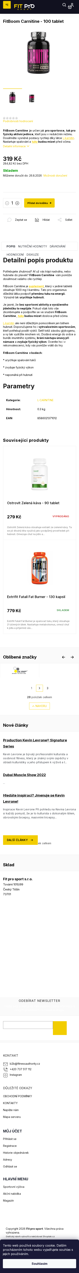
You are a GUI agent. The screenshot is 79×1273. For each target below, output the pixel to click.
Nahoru (41, 706)
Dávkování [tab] (57, 246)
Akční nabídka (12, 1193)
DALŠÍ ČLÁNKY (17, 840)
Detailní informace (14, 146)
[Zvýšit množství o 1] (17, 203)
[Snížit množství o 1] (7, 203)
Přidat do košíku (37, 203)
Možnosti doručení (55, 175)
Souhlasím (39, 1264)
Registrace (10, 1145)
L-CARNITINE (45, 400)
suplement (36, 286)
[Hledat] (64, 5)
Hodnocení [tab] (15, 254)
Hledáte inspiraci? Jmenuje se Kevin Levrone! (34, 798)
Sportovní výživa (13, 1186)
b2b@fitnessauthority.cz (25, 1063)
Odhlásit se (10, 1166)
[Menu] (7, 5)
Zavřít (24, 216)
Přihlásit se (61, 1028)
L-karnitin (68, 138)
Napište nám (11, 1110)
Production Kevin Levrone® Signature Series (35, 743)
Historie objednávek (16, 1152)
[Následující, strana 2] (39, 688)
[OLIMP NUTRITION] (19, 670)
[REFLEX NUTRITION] (58, 670)
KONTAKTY (10, 1103)
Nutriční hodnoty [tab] (32, 246)
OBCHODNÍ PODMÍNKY (17, 1096)
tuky (35, 141)
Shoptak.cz (49, 1236)
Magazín (8, 1200)
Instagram (16, 1074)
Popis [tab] (11, 246)
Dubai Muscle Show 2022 (24, 775)
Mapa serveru (12, 1116)
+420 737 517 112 (20, 1069)
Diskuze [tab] (32, 254)
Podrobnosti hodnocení (18, 121)
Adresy (7, 1159)
